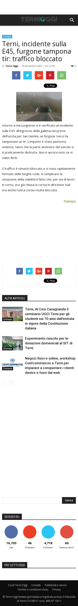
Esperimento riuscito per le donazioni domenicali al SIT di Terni (48, 343)
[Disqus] (39, 444)
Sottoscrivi (67, 526)
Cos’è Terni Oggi (17, 585)
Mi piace (11, 526)
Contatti (36, 585)
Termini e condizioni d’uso (32, 589)
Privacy (56, 589)
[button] (72, 20)
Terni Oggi (11, 65)
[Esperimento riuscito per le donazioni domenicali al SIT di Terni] (12, 343)
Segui (29, 526)
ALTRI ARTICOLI (15, 298)
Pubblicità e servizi (56, 585)
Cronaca (7, 36)
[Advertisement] (39, 7)
